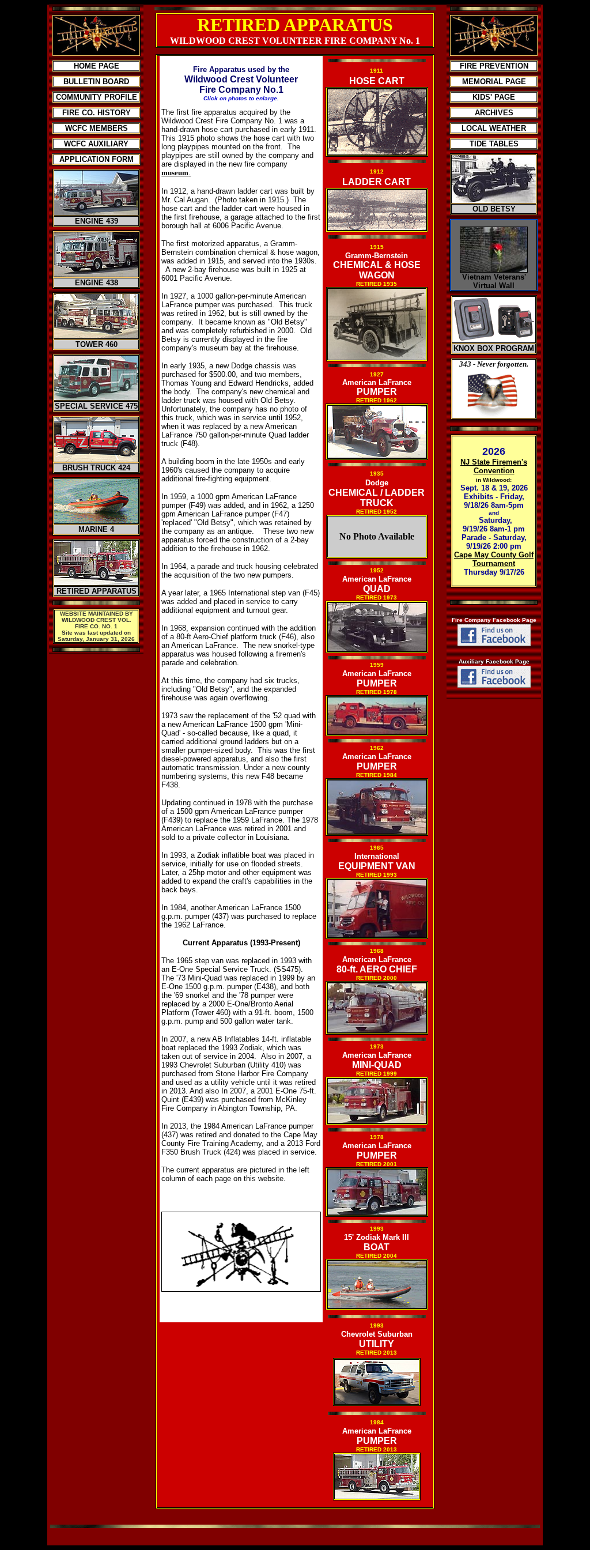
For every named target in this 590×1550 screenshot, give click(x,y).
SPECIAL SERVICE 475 (96, 406)
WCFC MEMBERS (96, 128)
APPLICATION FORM (96, 159)
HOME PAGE (96, 66)
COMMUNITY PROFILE (96, 97)
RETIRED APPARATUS (96, 591)
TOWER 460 (96, 344)
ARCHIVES (494, 112)
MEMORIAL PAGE (494, 81)
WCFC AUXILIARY (96, 143)
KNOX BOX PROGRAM (493, 348)
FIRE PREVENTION (494, 66)
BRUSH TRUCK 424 (96, 467)
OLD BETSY (494, 209)
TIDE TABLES (494, 143)
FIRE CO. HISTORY (96, 112)
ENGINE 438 (96, 282)
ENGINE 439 (96, 221)
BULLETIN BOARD (96, 81)
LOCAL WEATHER (494, 128)
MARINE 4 (96, 529)
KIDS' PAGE (493, 97)
